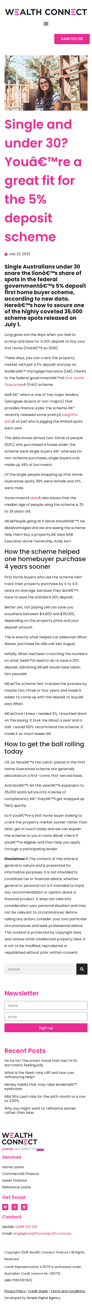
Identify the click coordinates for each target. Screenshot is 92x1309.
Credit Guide (38, 1291)
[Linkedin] (24, 1207)
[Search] (82, 969)
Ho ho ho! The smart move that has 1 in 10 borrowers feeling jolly (40, 1062)
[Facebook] (5, 1207)
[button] (46, 23)
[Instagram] (15, 1207)
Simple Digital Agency (44, 1298)
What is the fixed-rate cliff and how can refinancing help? (39, 1074)
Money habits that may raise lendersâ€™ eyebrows (40, 1086)
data (34, 497)
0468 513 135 (26, 1226)
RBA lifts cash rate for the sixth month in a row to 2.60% (45, 1098)
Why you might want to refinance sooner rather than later (40, 1110)
